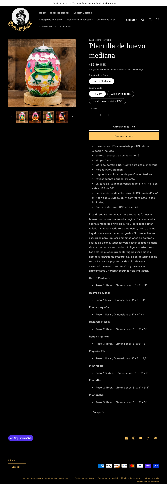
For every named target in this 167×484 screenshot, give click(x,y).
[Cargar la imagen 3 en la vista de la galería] (48, 117)
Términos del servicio (130, 478)
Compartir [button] (98, 412)
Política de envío (151, 478)
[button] (142, 19)
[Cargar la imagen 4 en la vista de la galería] (62, 117)
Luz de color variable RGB (107, 101)
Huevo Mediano (101, 81)
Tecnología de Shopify (61, 478)
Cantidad (93, 108)
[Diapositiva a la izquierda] (11, 116)
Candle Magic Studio (40, 478)
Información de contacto (148, 482)
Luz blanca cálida (121, 93)
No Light (97, 93)
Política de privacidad (108, 478)
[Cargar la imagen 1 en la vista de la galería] (22, 117)
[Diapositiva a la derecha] (72, 116)
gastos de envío (101, 69)
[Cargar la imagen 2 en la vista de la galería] (35, 117)
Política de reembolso (84, 478)
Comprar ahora (123, 136)
